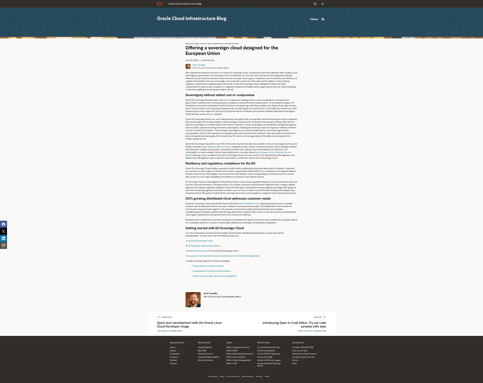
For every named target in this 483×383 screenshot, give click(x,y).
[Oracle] (159, 3)
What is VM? (231, 363)
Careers (173, 350)
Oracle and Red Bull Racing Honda (268, 364)
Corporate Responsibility (208, 357)
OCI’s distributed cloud (249, 203)
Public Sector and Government (226, 43)
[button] (315, 3)
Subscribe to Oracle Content (304, 353)
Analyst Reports (205, 347)
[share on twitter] (3, 231)
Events (295, 360)
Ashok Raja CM (305, 330)
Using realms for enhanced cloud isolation (212, 271)
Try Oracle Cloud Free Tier (268, 347)
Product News (206, 43)
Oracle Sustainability (266, 350)
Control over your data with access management (215, 276)
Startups (173, 363)
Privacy (221, 376)
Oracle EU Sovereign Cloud (200, 240)
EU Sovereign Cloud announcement (204, 245)
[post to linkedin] (3, 238)
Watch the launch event (199, 250)
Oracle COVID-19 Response (268, 353)
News (294, 363)
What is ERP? (232, 350)
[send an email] (3, 245)
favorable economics (221, 146)
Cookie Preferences (248, 376)
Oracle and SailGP (265, 357)
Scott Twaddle (199, 65)
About (172, 347)
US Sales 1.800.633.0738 (302, 347)
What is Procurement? (236, 357)
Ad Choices (259, 376)
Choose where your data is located (208, 266)
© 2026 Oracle (212, 376)
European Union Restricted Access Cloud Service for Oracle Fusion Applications (224, 255)
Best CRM (202, 350)
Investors (174, 357)
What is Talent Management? (238, 360)
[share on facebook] (3, 224)
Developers (175, 353)
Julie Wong (162, 330)
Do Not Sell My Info (233, 376)
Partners (173, 360)
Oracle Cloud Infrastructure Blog (184, 3)
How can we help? (300, 350)
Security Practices (205, 360)
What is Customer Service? (237, 347)
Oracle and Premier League (269, 360)
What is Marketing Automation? (240, 353)
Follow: (314, 19)
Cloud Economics (205, 353)
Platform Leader (192, 43)
